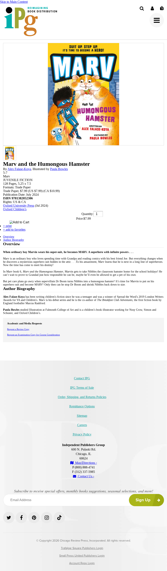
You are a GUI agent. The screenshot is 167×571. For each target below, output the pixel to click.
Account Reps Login (82, 563)
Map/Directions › (85, 463)
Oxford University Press (18, 205)
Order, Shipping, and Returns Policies (82, 397)
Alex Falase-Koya (19, 169)
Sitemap (82, 415)
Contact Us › (85, 476)
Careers (82, 425)
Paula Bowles (59, 169)
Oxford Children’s (14, 209)
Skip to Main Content (14, 1)
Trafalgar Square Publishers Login (82, 548)
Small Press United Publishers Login (82, 555)
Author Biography (13, 239)
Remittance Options (82, 406)
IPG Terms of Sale (82, 387)
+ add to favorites (14, 229)
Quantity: (87, 214)
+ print (7, 226)
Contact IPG (82, 378)
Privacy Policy (82, 434)
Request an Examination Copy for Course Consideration (33, 334)
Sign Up (143, 500)
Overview (8, 236)
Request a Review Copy (18, 329)
